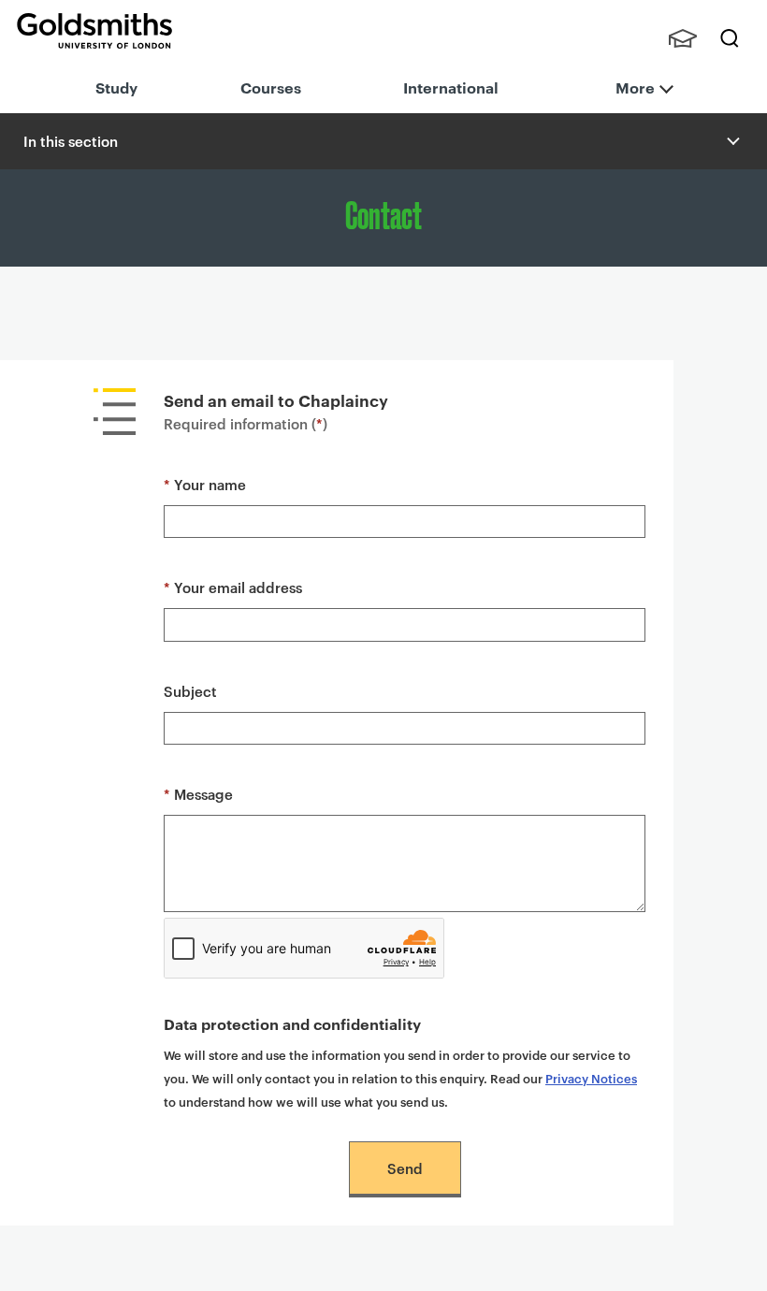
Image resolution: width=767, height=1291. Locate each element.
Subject (190, 691)
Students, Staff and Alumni (682, 38)
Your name (205, 484)
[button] (731, 141)
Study (116, 87)
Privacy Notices (591, 1077)
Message (198, 794)
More (635, 87)
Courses (270, 87)
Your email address (233, 587)
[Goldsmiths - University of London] (94, 31)
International (451, 87)
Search (729, 38)
